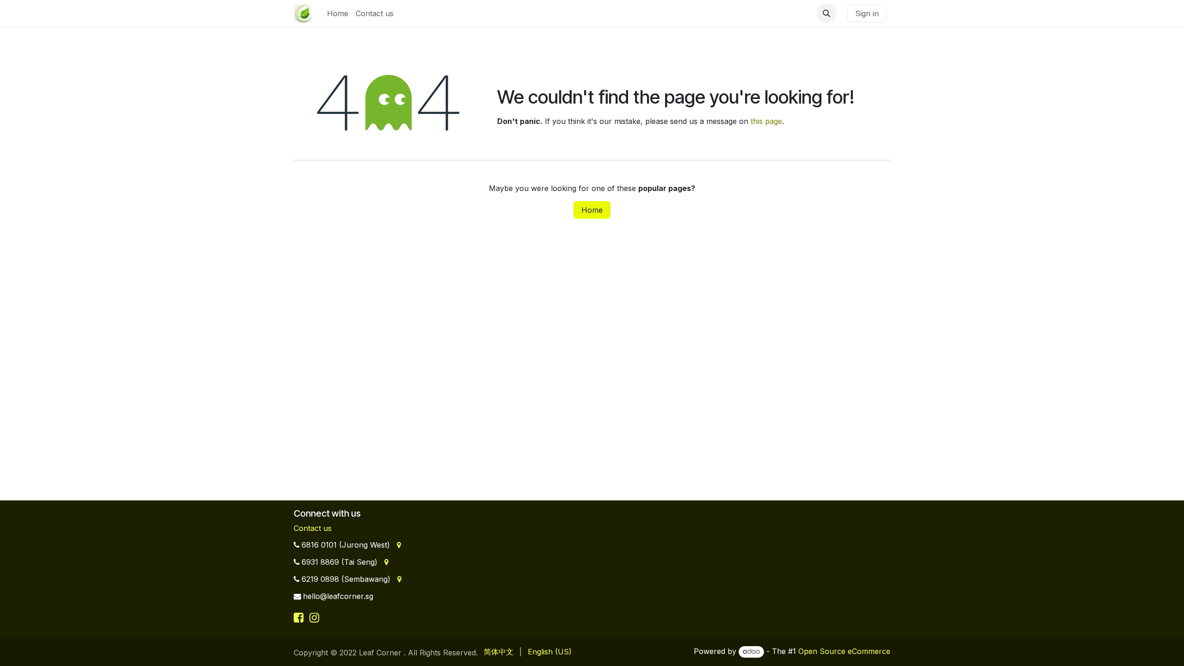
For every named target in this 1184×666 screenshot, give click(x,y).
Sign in (867, 13)
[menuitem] (337, 13)
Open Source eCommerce (844, 651)
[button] (826, 13)
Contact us (313, 528)
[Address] (398, 544)
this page (766, 121)
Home (592, 210)
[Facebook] (300, 617)
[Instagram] (314, 617)
